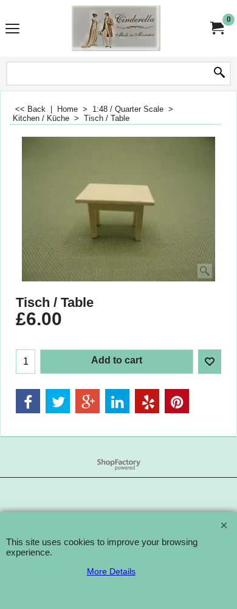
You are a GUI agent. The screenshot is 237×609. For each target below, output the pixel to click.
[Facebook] (28, 401)
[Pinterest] (177, 401)
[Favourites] (209, 361)
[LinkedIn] (117, 401)
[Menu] (12, 29)
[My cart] (216, 28)
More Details (111, 571)
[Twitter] (58, 401)
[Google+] (87, 401)
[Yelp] (147, 401)
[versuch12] (116, 28)
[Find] (219, 73)
